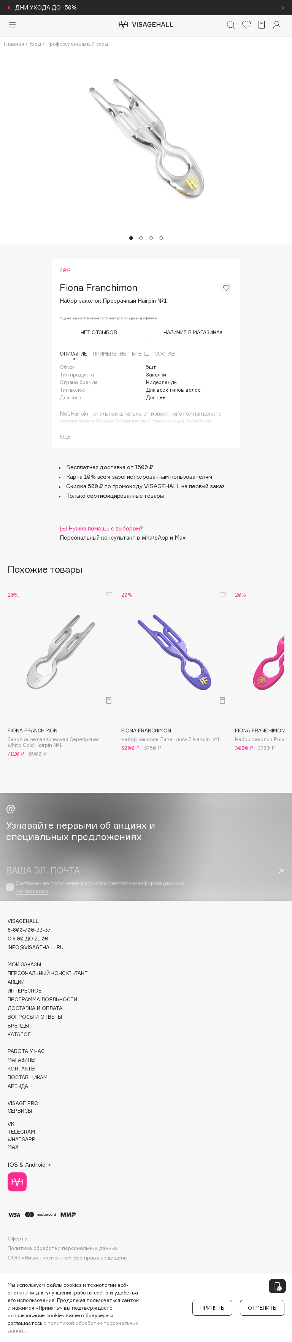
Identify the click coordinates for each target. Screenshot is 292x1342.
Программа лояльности (42, 999)
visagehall (23, 921)
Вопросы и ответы (35, 1017)
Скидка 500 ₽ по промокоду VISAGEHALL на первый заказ (145, 486)
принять (212, 1308)
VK (11, 1124)
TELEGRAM (21, 1132)
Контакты (21, 1069)
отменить (262, 1308)
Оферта (17, 1239)
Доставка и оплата (35, 1008)
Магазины (21, 1060)
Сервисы (20, 1111)
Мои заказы (24, 964)
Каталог (19, 1034)
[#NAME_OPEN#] (277, 1286)
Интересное (24, 991)
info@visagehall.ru (35, 947)
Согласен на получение (100, 887)
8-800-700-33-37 (29, 930)
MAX (13, 1147)
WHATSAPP (21, 1139)
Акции (16, 982)
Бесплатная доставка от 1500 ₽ (109, 467)
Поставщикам (28, 1077)
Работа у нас (26, 1051)
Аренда (18, 1086)
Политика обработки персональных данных (62, 1248)
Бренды (18, 1026)
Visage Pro (23, 1103)
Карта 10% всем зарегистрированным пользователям (139, 476)
